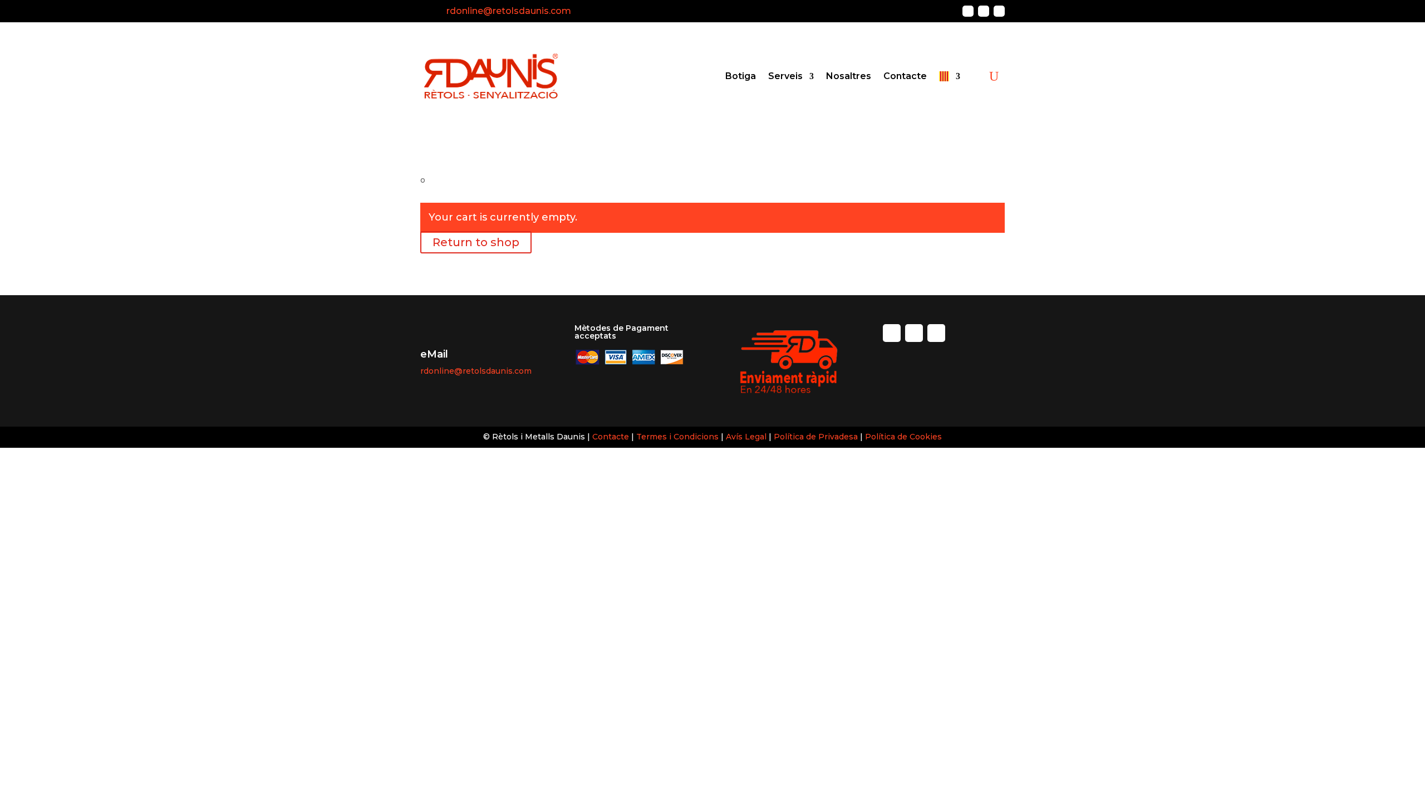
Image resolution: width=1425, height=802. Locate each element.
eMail (434, 354)
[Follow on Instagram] (983, 11)
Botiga (740, 76)
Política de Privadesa (817, 437)
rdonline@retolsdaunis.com (508, 11)
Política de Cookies (903, 437)
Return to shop (476, 242)
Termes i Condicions (677, 437)
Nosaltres (848, 76)
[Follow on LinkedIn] (999, 11)
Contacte (905, 76)
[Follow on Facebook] (968, 11)
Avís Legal (746, 437)
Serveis (785, 76)
